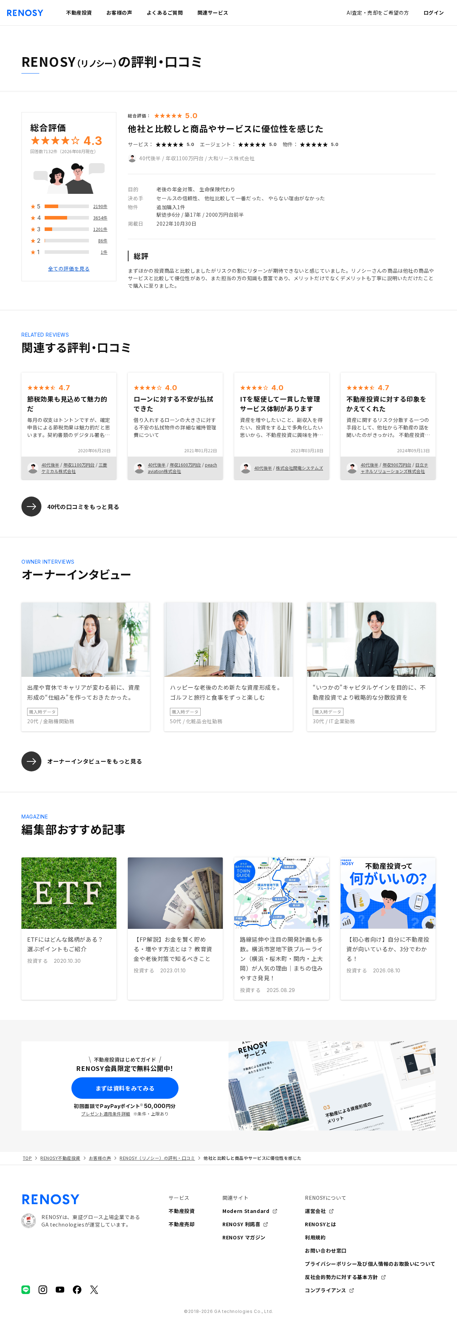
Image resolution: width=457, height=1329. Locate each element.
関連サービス (212, 12)
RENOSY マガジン (244, 1237)
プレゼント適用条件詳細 (105, 1114)
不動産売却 (182, 1224)
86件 (102, 241)
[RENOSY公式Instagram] (43, 1289)
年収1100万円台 (185, 158)
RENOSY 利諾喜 (241, 1224)
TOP (27, 1158)
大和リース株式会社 (231, 158)
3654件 (100, 218)
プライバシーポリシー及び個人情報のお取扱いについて (370, 1263)
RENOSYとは (320, 1224)
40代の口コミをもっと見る (83, 506)
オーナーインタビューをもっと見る (94, 761)
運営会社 (315, 1210)
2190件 (100, 206)
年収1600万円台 (185, 465)
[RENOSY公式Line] (25, 1289)
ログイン (433, 12)
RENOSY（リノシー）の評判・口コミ (157, 1158)
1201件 (100, 229)
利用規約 (315, 1237)
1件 (104, 252)
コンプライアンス (325, 1290)
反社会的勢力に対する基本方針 (341, 1276)
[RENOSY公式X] (94, 1289)
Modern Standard (246, 1210)
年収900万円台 (396, 465)
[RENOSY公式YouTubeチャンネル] (60, 1289)
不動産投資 (182, 1210)
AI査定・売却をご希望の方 (378, 12)
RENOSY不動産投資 (60, 1158)
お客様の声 (100, 1158)
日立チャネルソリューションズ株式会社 (394, 468)
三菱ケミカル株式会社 (74, 468)
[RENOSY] (80, 1199)
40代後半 (150, 158)
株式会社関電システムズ (299, 468)
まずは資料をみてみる (125, 1088)
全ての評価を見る (69, 268)
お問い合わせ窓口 (326, 1250)
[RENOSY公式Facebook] (77, 1289)
